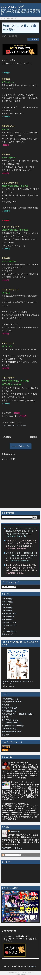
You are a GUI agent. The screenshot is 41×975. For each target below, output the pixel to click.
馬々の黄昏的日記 (9, 711)
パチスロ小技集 (8, 616)
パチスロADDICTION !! (12, 702)
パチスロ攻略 (7, 610)
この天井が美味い (9, 631)
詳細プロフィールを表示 (12, 848)
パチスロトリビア (9, 625)
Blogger (32, 966)
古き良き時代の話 (9, 613)
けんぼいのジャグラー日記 (13, 726)
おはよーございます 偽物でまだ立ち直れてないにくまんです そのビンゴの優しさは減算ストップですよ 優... (21, 567)
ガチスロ (5, 705)
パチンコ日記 (7, 602)
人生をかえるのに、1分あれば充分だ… (18, 714)
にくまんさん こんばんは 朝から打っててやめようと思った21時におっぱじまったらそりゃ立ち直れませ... (21, 543)
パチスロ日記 (33, 39)
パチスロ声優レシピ (10, 699)
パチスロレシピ (12, 7)
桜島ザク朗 (15, 831)
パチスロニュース (9, 622)
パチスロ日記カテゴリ (20, 446)
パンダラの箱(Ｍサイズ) (11, 723)
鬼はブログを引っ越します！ (23, 782)
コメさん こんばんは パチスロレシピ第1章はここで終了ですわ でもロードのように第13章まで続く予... (21, 531)
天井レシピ (6, 605)
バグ (3, 628)
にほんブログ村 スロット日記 (14, 425)
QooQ (24, 974)
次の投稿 (7, 437)
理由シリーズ (7, 634)
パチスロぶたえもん (10, 729)
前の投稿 (34, 437)
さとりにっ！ (7, 717)
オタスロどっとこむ (10, 720)
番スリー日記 (7, 619)
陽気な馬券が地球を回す (12, 731)
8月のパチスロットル (19, 763)
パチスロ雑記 (7, 608)
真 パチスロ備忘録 (9, 708)
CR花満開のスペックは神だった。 (16, 804)
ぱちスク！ (6, 735)
